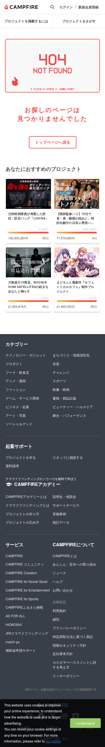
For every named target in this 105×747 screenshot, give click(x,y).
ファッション (16, 389)
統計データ (61, 522)
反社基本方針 (63, 653)
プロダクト (14, 363)
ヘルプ (58, 581)
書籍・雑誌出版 (64, 398)
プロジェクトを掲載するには (26, 20)
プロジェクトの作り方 (22, 513)
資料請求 (12, 465)
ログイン (66, 7)
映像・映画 (61, 389)
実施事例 (59, 513)
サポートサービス (66, 505)
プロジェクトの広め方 (22, 522)
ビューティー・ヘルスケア (73, 406)
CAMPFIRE (14, 555)
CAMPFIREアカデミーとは (26, 496)
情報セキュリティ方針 (69, 645)
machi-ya (13, 641)
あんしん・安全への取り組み (74, 564)
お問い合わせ (63, 590)
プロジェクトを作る (21, 457)
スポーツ (59, 380)
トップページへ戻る (52, 142)
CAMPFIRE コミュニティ (25, 564)
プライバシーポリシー (69, 627)
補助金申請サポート (21, 650)
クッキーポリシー (66, 675)
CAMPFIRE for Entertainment (28, 590)
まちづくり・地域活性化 (71, 355)
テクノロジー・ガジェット (26, 355)
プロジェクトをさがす (79, 20)
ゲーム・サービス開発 (22, 398)
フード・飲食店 (17, 372)
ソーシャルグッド (19, 423)
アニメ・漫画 (16, 380)
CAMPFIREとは (65, 555)
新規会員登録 (88, 7)
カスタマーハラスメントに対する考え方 (74, 664)
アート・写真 (16, 415)
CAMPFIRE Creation (21, 572)
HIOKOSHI (14, 624)
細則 (56, 619)
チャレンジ (61, 372)
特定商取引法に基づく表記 (73, 636)
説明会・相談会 (64, 496)
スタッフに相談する (68, 457)
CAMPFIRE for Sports (22, 598)
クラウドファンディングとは (27, 505)
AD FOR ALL (15, 615)
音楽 (56, 363)
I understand (85, 723)
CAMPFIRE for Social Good (26, 581)
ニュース (59, 572)
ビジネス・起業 (17, 406)
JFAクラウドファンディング (27, 633)
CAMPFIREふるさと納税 (24, 607)
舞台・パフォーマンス (69, 415)
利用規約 (59, 610)
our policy (53, 741)
